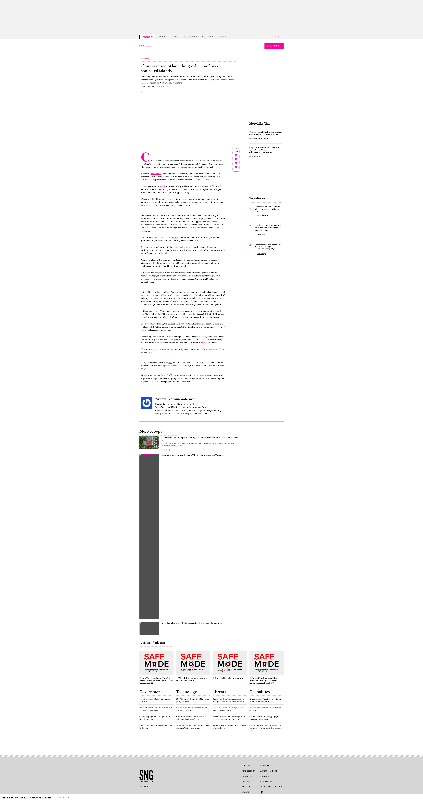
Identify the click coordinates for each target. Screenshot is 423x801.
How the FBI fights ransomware (229, 678)
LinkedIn (270, 792)
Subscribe (275, 46)
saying (213, 198)
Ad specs (264, 776)
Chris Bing (168, 459)
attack (162, 186)
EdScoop (221, 37)
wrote (171, 262)
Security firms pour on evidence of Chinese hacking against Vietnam (192, 455)
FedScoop (174, 37)
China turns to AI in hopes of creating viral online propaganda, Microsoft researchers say (199, 438)
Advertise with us (268, 771)
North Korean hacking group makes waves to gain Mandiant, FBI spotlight (268, 246)
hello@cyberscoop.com (272, 787)
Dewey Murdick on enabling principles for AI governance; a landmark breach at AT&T (263, 680)
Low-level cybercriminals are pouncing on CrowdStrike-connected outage (268, 228)
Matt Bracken (263, 216)
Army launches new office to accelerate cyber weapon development (191, 623)
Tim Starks (256, 157)
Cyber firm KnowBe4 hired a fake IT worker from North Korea (267, 209)
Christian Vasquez (260, 139)
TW (265, 792)
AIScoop (161, 37)
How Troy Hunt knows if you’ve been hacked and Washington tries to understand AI (156, 680)
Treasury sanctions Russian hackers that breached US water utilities (265, 133)
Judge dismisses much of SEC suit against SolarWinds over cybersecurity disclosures (264, 150)
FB (261, 792)
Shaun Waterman (149, 86)
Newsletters (266, 765)
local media (156, 173)
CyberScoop (147, 37)
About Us (144, 786)
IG (274, 792)
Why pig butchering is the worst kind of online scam (191, 679)
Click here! (63, 797)
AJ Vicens (261, 234)
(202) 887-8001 (266, 781)
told (175, 237)
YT (278, 792)
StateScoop (207, 37)
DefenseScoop (190, 37)
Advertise (277, 37)
